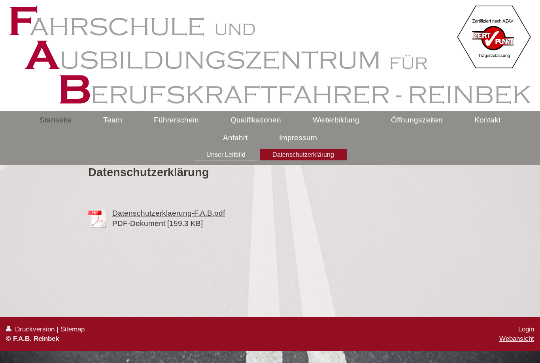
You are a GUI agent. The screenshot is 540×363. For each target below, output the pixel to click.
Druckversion (35, 329)
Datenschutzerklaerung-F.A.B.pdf (168, 213)
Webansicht (516, 338)
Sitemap (72, 329)
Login (526, 329)
